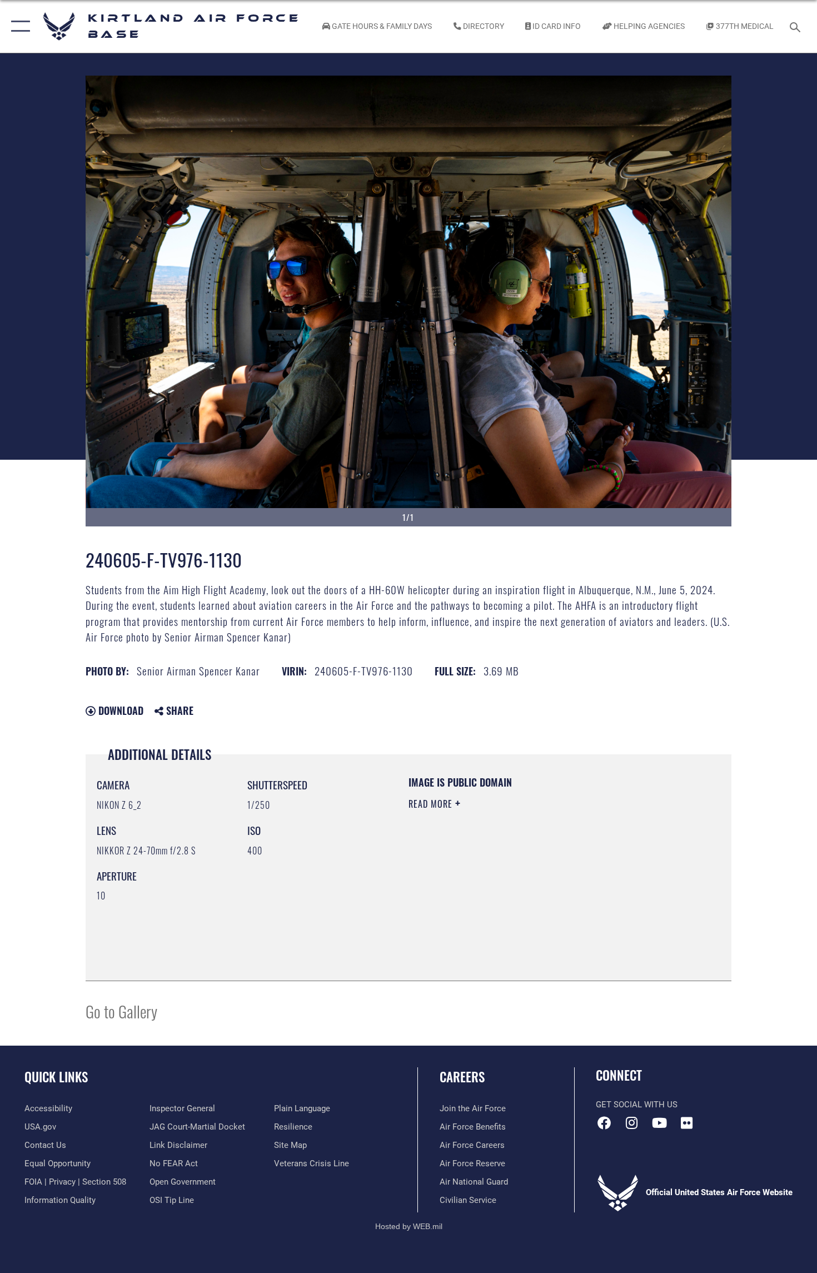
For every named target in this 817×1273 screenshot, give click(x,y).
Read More (432, 803)
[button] (18, 26)
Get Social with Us (636, 1105)
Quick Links (56, 1076)
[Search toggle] (796, 26)
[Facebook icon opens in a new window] (604, 1123)
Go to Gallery (121, 1011)
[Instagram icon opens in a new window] (632, 1123)
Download (119, 710)
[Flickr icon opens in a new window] (686, 1123)
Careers (462, 1076)
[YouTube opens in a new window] (659, 1123)
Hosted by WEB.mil (408, 1226)
